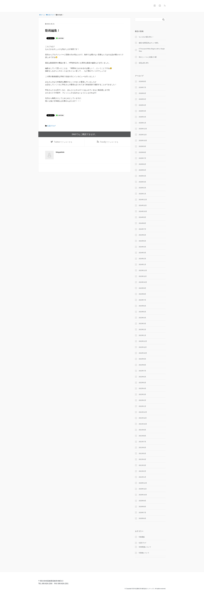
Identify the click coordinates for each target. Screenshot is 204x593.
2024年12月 (143, 199)
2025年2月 (142, 188)
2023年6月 (142, 306)
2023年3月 (142, 323)
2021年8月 (142, 436)
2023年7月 (142, 300)
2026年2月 (142, 117)
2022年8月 (142, 365)
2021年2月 (142, 471)
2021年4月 (142, 459)
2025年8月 (142, 152)
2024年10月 (143, 211)
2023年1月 (142, 335)
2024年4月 (142, 247)
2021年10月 (143, 424)
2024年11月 (143, 205)
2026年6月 (142, 93)
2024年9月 (142, 217)
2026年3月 (142, 111)
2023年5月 (142, 312)
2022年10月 (143, 353)
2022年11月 (143, 347)
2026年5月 (142, 99)
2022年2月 (142, 400)
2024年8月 (142, 223)
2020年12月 (143, 483)
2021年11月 (143, 418)
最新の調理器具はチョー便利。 (149, 43)
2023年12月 (143, 270)
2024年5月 (142, 241)
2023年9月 (142, 288)
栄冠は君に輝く (144, 63)
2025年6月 (142, 164)
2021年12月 (143, 412)
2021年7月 (142, 441)
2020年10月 (143, 495)
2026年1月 (142, 123)
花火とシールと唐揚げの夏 (148, 57)
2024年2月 (142, 258)
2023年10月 (143, 282)
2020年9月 (142, 501)
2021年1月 (142, 477)
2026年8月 (142, 81)
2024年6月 (142, 235)
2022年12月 (143, 341)
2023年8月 (142, 294)
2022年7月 (142, 371)
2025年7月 (142, 158)
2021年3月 (142, 465)
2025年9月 (142, 146)
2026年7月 (142, 87)
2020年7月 (142, 512)
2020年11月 (143, 489)
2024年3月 (142, 252)
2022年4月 (142, 388)
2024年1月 (142, 264)
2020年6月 (142, 518)
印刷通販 (142, 537)
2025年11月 (143, 134)
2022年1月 (142, 406)
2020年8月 (142, 506)
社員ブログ (51, 126)
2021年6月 (142, 447)
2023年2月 (142, 329)
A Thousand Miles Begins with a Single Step (152, 50)
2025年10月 (143, 140)
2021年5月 (142, 453)
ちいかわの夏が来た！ (146, 37)
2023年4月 (142, 318)
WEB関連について (145, 547)
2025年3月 (142, 182)
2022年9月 (142, 359)
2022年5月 (142, 382)
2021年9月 (142, 430)
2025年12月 (143, 129)
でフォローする (63, 142)
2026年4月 (142, 105)
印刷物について (144, 553)
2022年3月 (142, 394)
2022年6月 (142, 377)
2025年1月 (142, 194)
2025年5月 (142, 170)
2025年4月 (142, 176)
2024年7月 (142, 229)
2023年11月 (143, 276)
